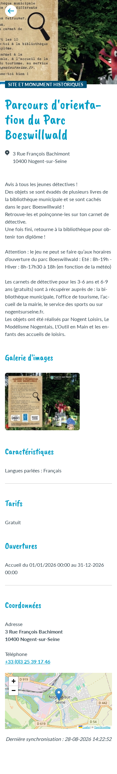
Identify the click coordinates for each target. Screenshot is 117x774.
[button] (59, 694)
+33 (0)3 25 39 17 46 (27, 661)
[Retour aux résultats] (11, 11)
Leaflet (86, 727)
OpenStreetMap (102, 727)
